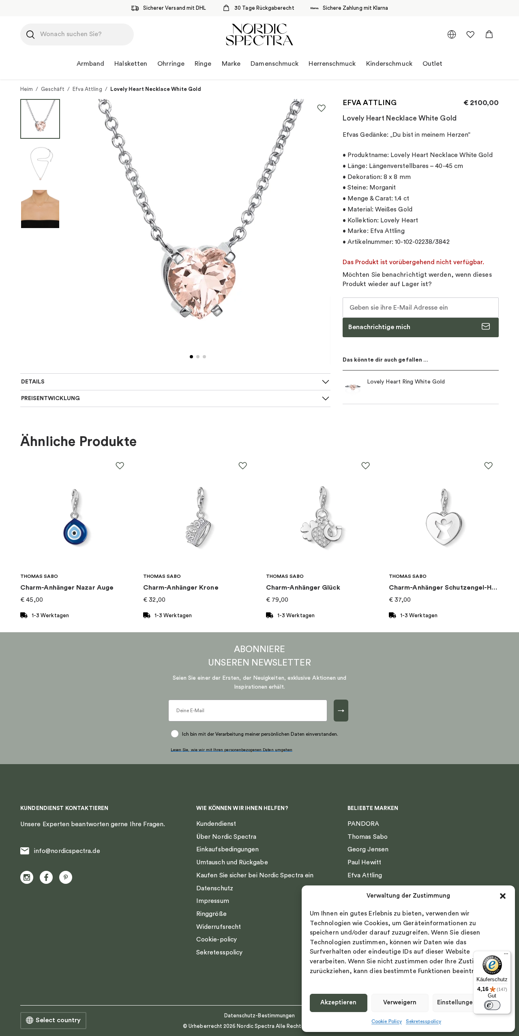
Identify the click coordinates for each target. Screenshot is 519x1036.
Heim (26, 89)
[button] (503, 896)
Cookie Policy (386, 1021)
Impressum (212, 901)
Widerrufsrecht (218, 927)
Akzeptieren (338, 1002)
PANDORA (363, 824)
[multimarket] (451, 34)
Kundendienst (216, 824)
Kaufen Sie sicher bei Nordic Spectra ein (254, 875)
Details (33, 382)
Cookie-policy (216, 939)
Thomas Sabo (367, 837)
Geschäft (52, 89)
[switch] (492, 1005)
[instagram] (26, 877)
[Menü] (506, 956)
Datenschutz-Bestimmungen (259, 1015)
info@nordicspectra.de (67, 851)
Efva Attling (87, 89)
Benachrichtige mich (379, 327)
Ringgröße (211, 914)
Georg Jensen (367, 849)
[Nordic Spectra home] (259, 34)
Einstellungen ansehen (469, 1002)
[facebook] (46, 877)
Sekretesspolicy (423, 1021)
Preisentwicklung (50, 398)
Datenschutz (214, 888)
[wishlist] (470, 34)
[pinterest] (65, 877)
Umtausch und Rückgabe (232, 862)
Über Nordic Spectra (226, 837)
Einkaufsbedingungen (227, 849)
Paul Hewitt (364, 862)
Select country (58, 1020)
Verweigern (399, 1002)
